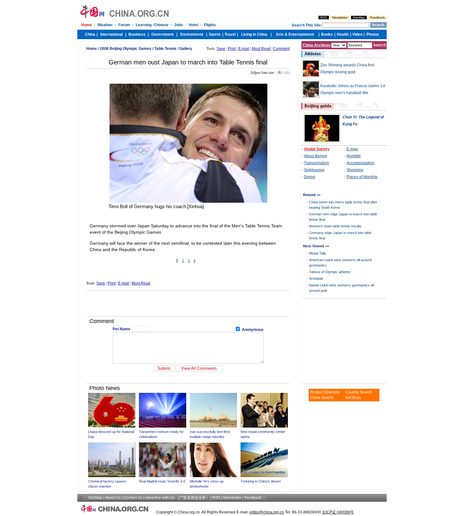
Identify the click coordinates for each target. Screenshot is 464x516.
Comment (281, 48)
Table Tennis (165, 48)
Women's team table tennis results (335, 226)
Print (232, 48)
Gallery (185, 48)
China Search (322, 397)
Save (221, 48)
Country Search (358, 392)
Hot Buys (353, 397)
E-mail (243, 48)
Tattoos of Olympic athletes (330, 272)
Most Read (261, 48)
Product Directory (325, 392)
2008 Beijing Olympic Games (126, 48)
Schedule (316, 278)
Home (91, 48)
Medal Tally (317, 253)
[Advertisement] (188, 303)
